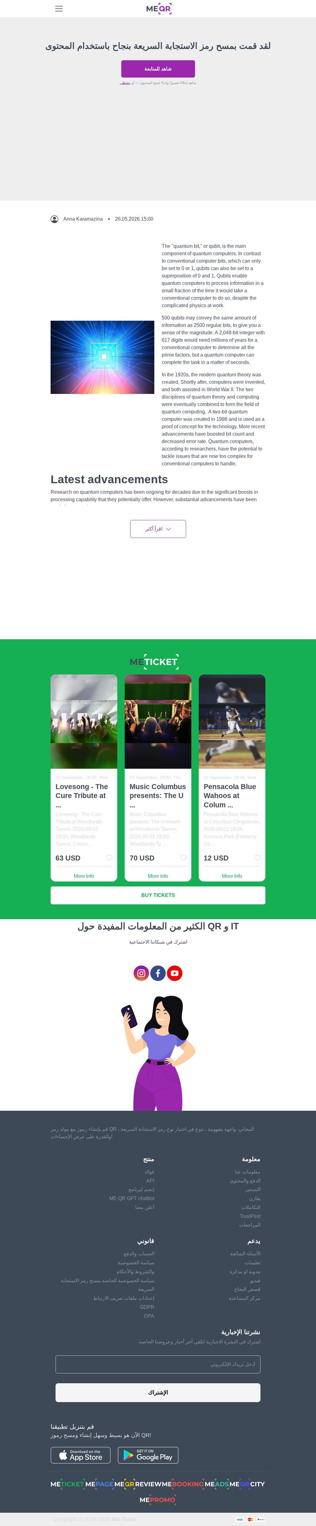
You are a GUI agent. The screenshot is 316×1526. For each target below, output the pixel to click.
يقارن (254, 1198)
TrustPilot (250, 1216)
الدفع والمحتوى (245, 1180)
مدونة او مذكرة (245, 1271)
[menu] (59, 9)
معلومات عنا (247, 1171)
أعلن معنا (144, 1207)
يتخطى (125, 83)
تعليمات (252, 1262)
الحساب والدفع (139, 1253)
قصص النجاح (247, 1289)
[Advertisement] (158, 157)
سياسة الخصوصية (136, 1262)
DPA (149, 1316)
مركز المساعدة (244, 1298)
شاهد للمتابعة (158, 69)
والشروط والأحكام (135, 1271)
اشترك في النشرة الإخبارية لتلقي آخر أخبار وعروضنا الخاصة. (199, 1341)
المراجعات (249, 1225)
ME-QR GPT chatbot (131, 1198)
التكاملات (250, 1207)
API (150, 1180)
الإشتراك (158, 1392)
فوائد (149, 1171)
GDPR (147, 1307)
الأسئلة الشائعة (245, 1253)
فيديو (255, 1280)
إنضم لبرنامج (141, 1189)
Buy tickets (158, 895)
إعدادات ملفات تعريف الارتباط (123, 1298)
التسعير (252, 1189)
